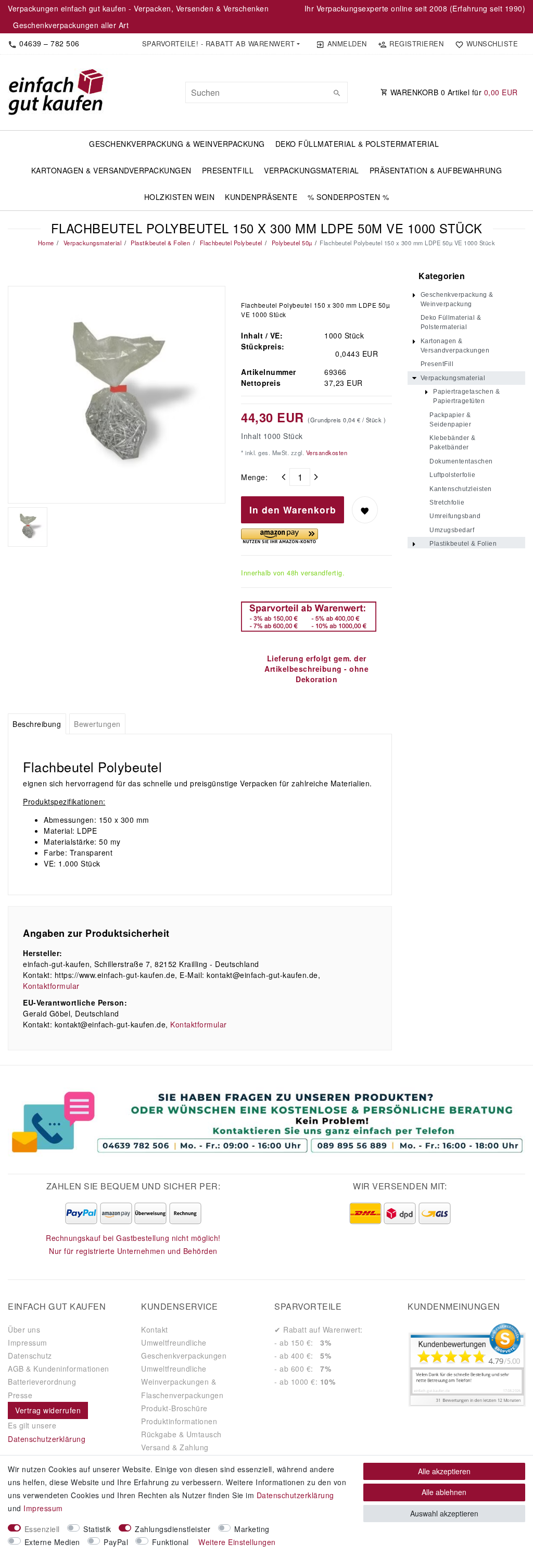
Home (46, 243)
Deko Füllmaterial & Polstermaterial (357, 144)
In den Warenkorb (292, 509)
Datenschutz (30, 1355)
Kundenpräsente (261, 197)
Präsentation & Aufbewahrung (436, 170)
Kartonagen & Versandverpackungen (111, 170)
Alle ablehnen (444, 1492)
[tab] (37, 723)
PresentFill (228, 170)
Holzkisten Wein (179, 197)
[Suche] (337, 92)
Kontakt (154, 1329)
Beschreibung (36, 724)
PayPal (116, 1542)
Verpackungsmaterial (311, 170)
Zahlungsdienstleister (173, 1529)
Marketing (252, 1529)
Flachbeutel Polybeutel (230, 243)
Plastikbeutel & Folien (160, 243)
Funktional (170, 1542)
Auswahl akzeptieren (444, 1513)
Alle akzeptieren (444, 1471)
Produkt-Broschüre (174, 1408)
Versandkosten (325, 452)
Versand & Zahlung (175, 1447)
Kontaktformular (51, 986)
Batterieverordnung (42, 1381)
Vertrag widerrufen (48, 1410)
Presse (20, 1395)
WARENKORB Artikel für (453, 92)
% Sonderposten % (348, 197)
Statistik (97, 1529)
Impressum (27, 1342)
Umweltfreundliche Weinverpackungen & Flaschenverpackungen (182, 1381)
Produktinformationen (179, 1421)
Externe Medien (52, 1542)
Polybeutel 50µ (291, 243)
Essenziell (42, 1529)
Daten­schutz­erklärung (295, 1495)
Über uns (24, 1329)
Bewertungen (97, 724)
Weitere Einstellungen (237, 1542)
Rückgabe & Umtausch (181, 1434)
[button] (220, 43)
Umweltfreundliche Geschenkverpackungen (183, 1349)
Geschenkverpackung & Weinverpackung (177, 144)
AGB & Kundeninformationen (58, 1368)
